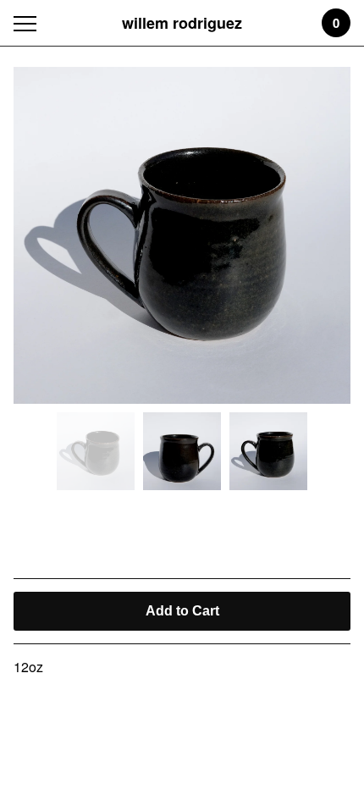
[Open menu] (28, 23)
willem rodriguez (182, 23)
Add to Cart (182, 611)
